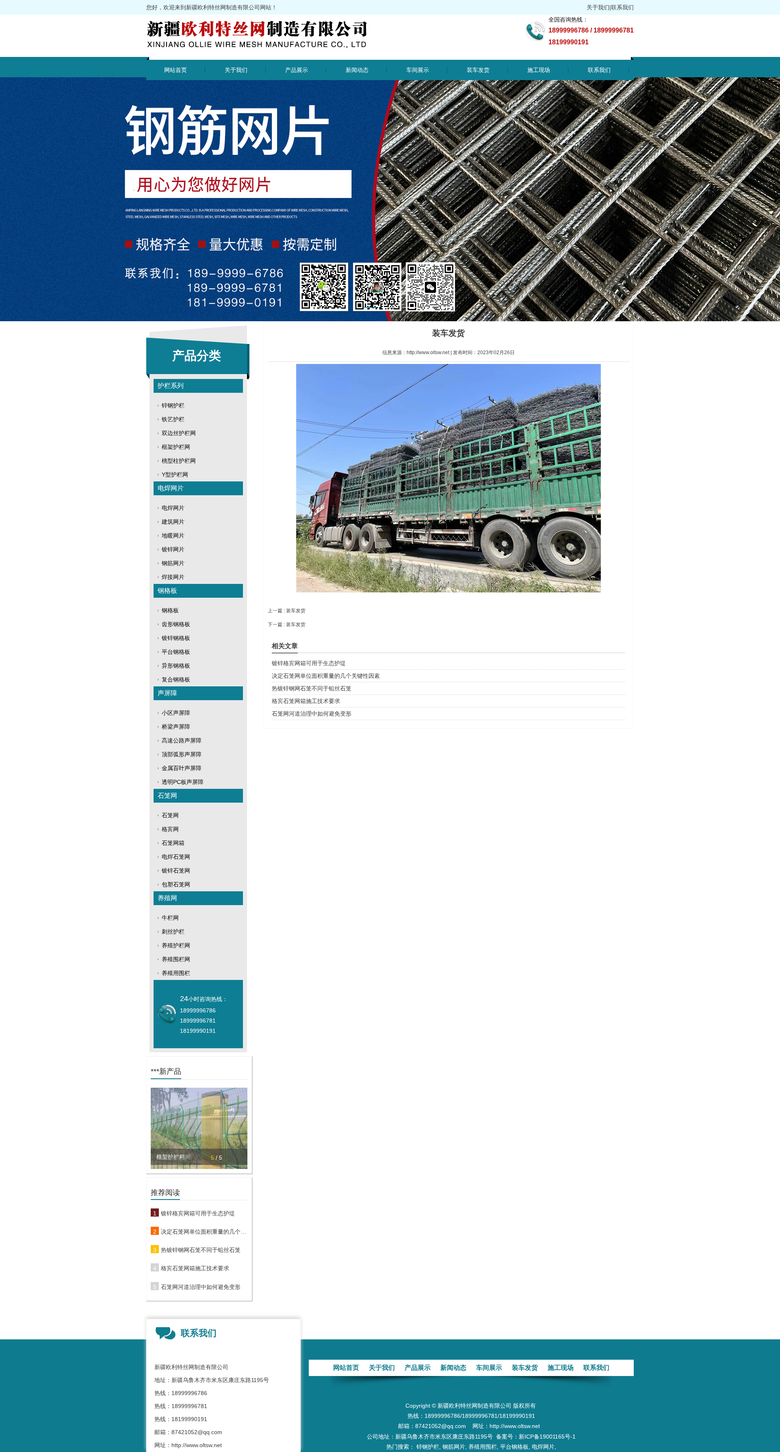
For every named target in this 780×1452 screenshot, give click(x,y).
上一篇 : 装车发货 (287, 611)
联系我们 (622, 7)
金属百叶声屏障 (182, 768)
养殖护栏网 (176, 945)
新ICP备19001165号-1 (547, 1436)
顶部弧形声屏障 (182, 754)
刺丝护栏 (173, 931)
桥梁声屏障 (176, 726)
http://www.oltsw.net (428, 352)
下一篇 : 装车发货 (287, 624)
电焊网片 (171, 488)
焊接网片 (173, 577)
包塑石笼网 (176, 884)
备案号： (507, 1436)
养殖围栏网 (176, 959)
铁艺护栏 (173, 419)
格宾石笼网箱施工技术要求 (195, 1268)
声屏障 (167, 693)
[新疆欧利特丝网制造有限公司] (275, 51)
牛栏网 (170, 917)
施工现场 (538, 70)
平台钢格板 (176, 652)
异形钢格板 (176, 665)
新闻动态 (357, 70)
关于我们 (598, 7)
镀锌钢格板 (176, 638)
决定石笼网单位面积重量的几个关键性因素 (204, 1231)
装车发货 (478, 70)
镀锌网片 (173, 549)
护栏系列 (171, 385)
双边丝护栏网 (179, 433)
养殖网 (167, 898)
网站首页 (175, 70)
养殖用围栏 (176, 973)
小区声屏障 (176, 713)
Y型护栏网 (175, 474)
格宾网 (170, 829)
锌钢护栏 (173, 405)
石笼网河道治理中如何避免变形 (200, 1287)
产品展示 (296, 70)
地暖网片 (173, 535)
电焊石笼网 (176, 856)
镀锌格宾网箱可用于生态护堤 (198, 1213)
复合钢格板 (176, 679)
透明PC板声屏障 (183, 782)
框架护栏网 (176, 447)
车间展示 (417, 70)
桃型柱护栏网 (179, 460)
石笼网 (167, 795)
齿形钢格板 (176, 624)
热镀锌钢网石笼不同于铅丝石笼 (200, 1250)
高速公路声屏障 (182, 740)
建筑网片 (173, 521)
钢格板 (167, 590)
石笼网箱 (173, 843)
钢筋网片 (173, 563)
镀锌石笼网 (176, 870)
